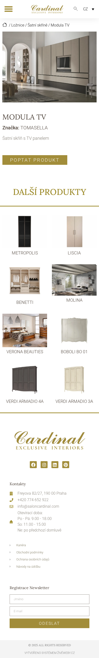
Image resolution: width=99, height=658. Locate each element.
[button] (8, 9)
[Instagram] (44, 464)
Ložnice (17, 25)
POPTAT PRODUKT (35, 160)
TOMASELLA (34, 128)
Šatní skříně (37, 25)
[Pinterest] (65, 464)
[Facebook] (33, 464)
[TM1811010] (49, 67)
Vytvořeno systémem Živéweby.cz (50, 653)
